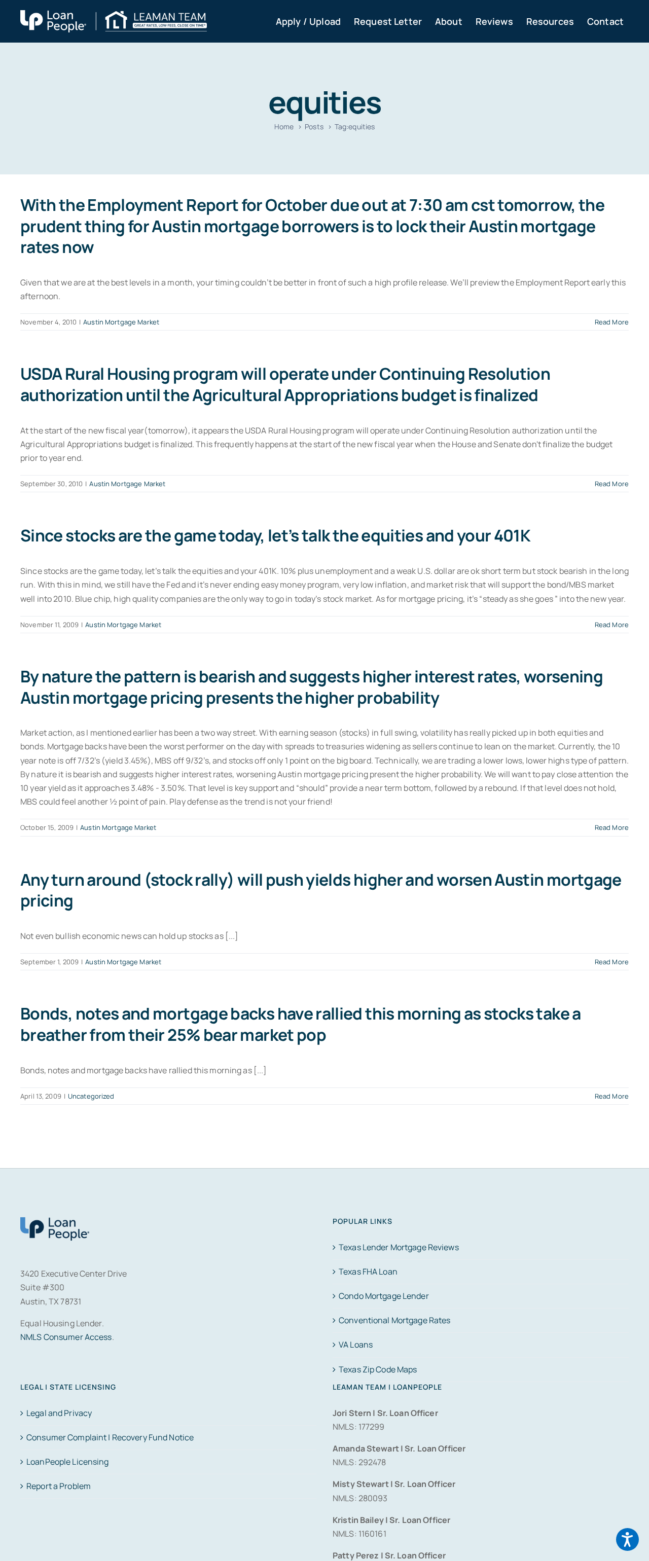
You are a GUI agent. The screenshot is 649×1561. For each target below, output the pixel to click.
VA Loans (356, 1344)
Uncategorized (91, 1096)
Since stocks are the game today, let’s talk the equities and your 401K (275, 535)
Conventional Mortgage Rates (394, 1320)
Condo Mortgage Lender (384, 1295)
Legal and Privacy (59, 1413)
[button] (627, 1539)
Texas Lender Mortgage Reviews (399, 1247)
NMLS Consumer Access (66, 1336)
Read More (612, 321)
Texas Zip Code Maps (378, 1369)
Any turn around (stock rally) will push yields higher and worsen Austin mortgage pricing (321, 890)
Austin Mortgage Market (121, 321)
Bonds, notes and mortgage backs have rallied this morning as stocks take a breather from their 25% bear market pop (300, 1024)
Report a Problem (58, 1486)
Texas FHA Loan (368, 1271)
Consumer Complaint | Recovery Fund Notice (110, 1437)
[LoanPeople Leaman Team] (113, 16)
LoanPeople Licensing (67, 1461)
